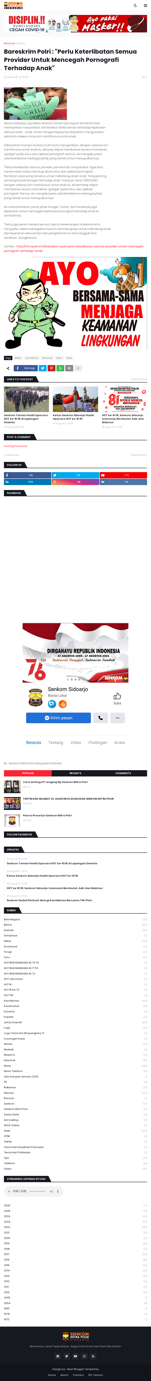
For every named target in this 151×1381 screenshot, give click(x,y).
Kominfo (75, 1011)
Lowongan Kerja (75, 1039)
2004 (75, 1303)
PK (75, 1082)
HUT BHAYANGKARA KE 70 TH (75, 962)
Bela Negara (75, 919)
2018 (75, 1249)
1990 (75, 1308)
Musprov (75, 1055)
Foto (75, 957)
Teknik (75, 1141)
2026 (75, 1205)
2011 (75, 1287)
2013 (75, 1276)
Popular (28, 773)
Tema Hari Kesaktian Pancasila (75, 1147)
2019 (75, 1243)
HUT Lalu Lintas (75, 979)
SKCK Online (75, 1125)
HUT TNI (75, 995)
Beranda (9, 43)
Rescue (75, 1093)
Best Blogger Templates (83, 1369)
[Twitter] (43, 368)
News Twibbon (75, 1071)
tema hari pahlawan (75, 1152)
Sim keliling (75, 1120)
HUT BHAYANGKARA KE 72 (75, 973)
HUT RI (75, 984)
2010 (75, 1292)
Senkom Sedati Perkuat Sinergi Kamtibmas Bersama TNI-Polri (49, 900)
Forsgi (75, 952)
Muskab (75, 1049)
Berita (21, 43)
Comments (123, 773)
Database (75, 935)
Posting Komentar (16, 446)
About (64, 1375)
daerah (75, 930)
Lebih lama (138, 455)
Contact (78, 1375)
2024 (75, 1216)
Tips (75, 1158)
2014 (75, 1270)
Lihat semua (139, 379)
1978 (75, 1314)
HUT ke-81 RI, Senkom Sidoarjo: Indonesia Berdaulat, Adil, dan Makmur (123, 419)
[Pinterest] (51, 368)
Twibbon (75, 1163)
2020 (75, 1238)
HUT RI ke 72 (75, 990)
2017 (75, 1254)
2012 (75, 1281)
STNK (75, 1136)
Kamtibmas (31, 358)
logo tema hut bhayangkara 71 (75, 1033)
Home (52, 1375)
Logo (75, 1028)
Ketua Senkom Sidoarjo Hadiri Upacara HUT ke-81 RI (73, 417)
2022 (75, 1227)
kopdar (75, 1017)
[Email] (69, 368)
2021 (75, 1232)
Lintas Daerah (75, 1022)
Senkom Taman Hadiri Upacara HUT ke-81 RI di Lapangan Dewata (26, 419)
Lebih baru (12, 455)
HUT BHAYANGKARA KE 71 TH (75, 968)
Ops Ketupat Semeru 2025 (75, 1076)
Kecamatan (75, 1006)
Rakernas (75, 1087)
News (59, 358)
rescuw (75, 1098)
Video (75, 1169)
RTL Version (95, 1375)
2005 (75, 1297)
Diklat (75, 941)
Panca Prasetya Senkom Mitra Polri (47, 815)
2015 (75, 1265)
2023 (75, 1222)
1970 (75, 1319)
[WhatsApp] (60, 368)
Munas (75, 1044)
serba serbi (75, 1114)
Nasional (47, 358)
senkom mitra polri (75, 1109)
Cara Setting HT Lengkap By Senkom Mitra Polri (55, 782)
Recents (75, 773)
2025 (75, 1211)
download (75, 946)
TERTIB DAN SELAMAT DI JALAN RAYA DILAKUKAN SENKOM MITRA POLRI (68, 799)
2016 (75, 1260)
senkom (75, 1104)
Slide (69, 358)
